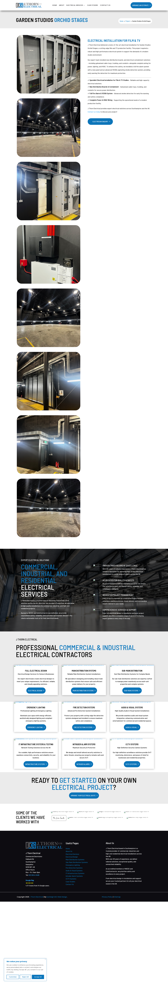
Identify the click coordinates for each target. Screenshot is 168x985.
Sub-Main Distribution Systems (77, 862)
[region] (25, 969)
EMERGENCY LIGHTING (35, 727)
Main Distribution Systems (75, 859)
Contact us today (94, 112)
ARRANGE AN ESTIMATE (140, 5)
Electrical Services (74, 5)
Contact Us (105, 5)
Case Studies (92, 5)
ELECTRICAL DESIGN (35, 690)
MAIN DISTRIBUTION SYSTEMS (83, 690)
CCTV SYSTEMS (131, 764)
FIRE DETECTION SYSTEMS (83, 727)
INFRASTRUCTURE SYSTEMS (35, 764)
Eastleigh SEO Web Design (57, 897)
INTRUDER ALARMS (83, 764)
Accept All (38, 977)
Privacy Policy (107, 897)
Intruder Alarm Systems (74, 876)
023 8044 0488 (33, 875)
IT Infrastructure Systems (75, 873)
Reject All (25, 977)
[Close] (45, 959)
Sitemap (117, 897)
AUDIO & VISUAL (131, 727)
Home (54, 5)
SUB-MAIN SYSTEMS (131, 690)
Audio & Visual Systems (74, 870)
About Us (69, 851)
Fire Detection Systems (74, 868)
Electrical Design (72, 857)
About (61, 5)
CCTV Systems (71, 879)
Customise (13, 977)
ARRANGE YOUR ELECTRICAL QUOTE (83, 795)
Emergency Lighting (73, 865)
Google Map (30, 880)
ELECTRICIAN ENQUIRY (100, 121)
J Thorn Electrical (36, 897)
